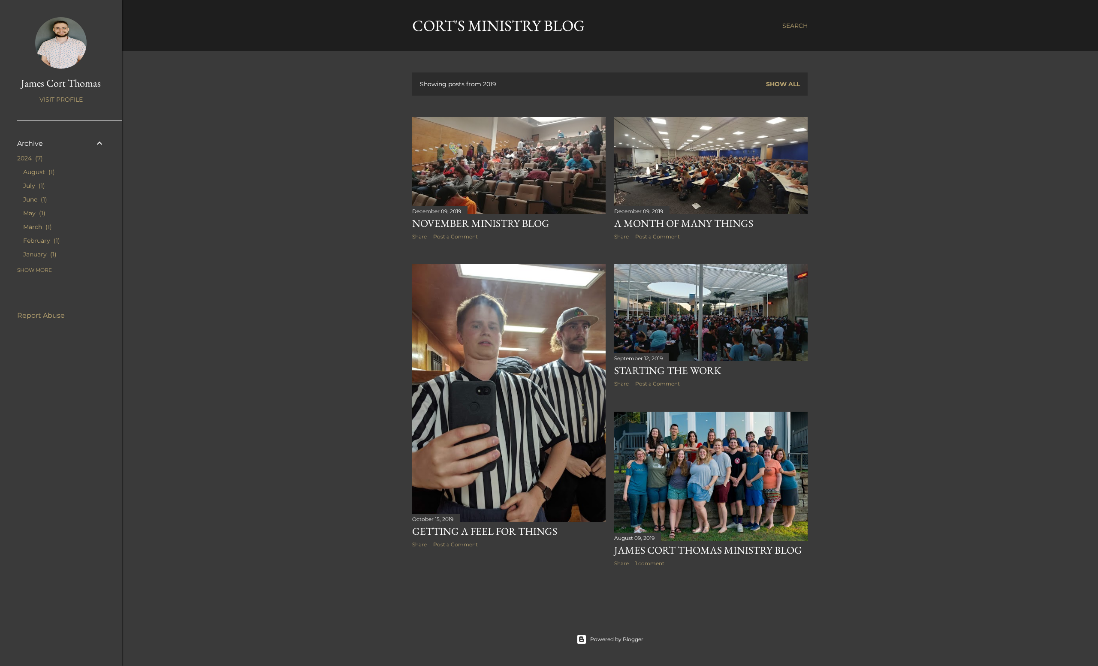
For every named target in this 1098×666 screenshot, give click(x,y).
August (38, 172)
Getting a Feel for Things (484, 531)
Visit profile (61, 99)
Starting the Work (667, 370)
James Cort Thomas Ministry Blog (708, 550)
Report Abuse (41, 315)
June (34, 199)
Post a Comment (455, 236)
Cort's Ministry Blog (498, 25)
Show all (783, 84)
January (38, 254)
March (36, 227)
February (40, 240)
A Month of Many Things (683, 223)
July (33, 186)
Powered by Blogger (616, 639)
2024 (29, 158)
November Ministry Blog (480, 223)
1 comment (649, 563)
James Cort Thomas (61, 83)
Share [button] (419, 236)
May (33, 213)
